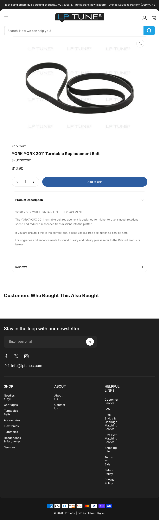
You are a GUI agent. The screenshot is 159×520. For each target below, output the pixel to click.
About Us (58, 397)
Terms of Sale (109, 461)
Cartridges (11, 405)
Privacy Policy (109, 481)
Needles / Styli (9, 397)
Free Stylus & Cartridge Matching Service (111, 422)
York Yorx (19, 146)
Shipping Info (111, 449)
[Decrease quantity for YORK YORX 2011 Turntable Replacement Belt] (16, 181)
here (124, 232)
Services (9, 447)
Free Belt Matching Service (111, 438)
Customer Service (111, 401)
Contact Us (59, 406)
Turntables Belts (11, 412)
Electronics (11, 426)
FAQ (107, 409)
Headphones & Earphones (12, 439)
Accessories (12, 420)
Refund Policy (109, 471)
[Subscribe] (90, 342)
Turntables (11, 432)
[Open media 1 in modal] (140, 43)
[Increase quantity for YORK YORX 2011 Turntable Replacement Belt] (34, 181)
